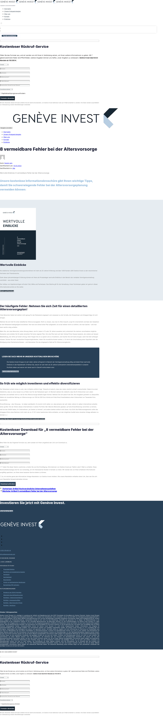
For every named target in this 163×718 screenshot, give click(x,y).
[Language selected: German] (78, 27)
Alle (13, 168)
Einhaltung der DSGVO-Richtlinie (12, 592)
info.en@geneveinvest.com (7, 554)
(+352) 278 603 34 (5, 550)
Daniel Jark (8, 163)
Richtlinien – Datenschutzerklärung (13, 597)
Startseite (7, 9)
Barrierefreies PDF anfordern (11, 585)
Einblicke (7, 19)
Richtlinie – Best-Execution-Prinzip (12, 602)
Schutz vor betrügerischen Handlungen (14, 582)
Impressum (6, 574)
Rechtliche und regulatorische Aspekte (14, 572)
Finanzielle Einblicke (8, 569)
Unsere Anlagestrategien (12, 11)
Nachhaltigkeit (7, 577)
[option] (78, 28)
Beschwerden (7, 579)
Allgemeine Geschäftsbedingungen (13, 595)
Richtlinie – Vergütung (9, 605)
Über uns (7, 14)
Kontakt (6, 16)
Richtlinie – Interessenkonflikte (11, 600)
